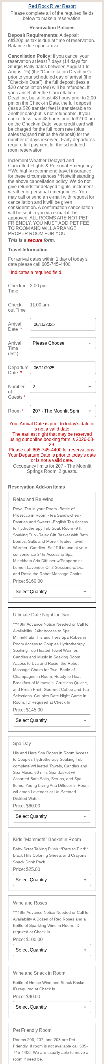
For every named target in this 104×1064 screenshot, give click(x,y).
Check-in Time (17, 288)
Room (15, 410)
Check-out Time (17, 307)
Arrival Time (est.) (14, 348)
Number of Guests (16, 392)
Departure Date (18, 370)
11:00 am (39, 304)
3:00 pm (38, 285)
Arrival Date (15, 327)
